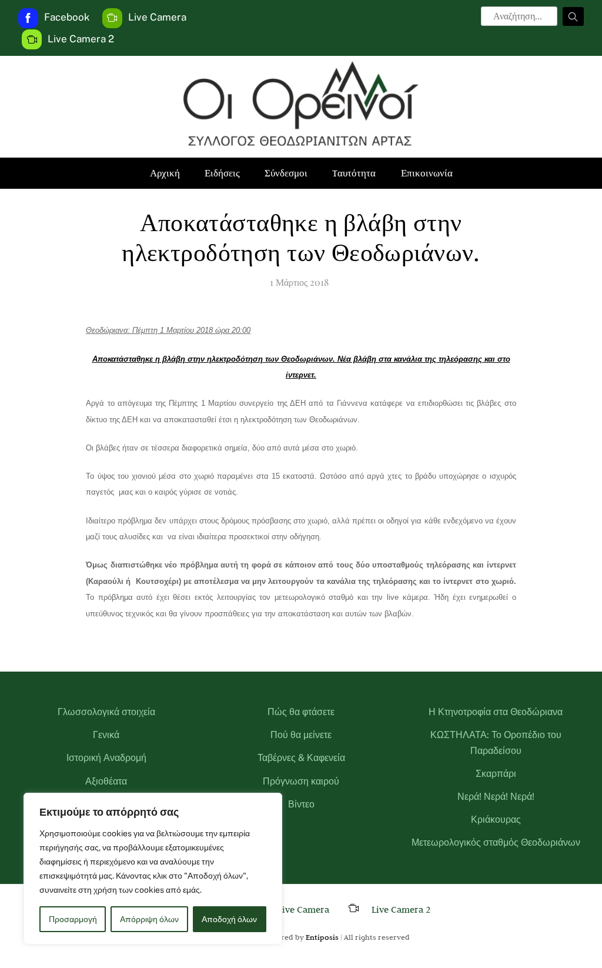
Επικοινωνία (427, 173)
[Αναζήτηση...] (573, 16)
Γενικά (106, 734)
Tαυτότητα (354, 173)
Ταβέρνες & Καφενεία (301, 757)
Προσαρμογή (73, 919)
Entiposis (322, 937)
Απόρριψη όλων (149, 919)
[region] (153, 868)
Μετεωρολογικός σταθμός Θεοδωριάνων (496, 842)
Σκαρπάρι (496, 773)
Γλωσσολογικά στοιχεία (106, 711)
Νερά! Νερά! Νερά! (495, 796)
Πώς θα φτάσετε (301, 711)
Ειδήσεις (222, 173)
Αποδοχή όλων (229, 919)
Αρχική (165, 173)
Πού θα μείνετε (301, 734)
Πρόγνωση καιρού (301, 781)
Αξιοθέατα (106, 781)
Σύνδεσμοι (286, 173)
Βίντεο (301, 804)
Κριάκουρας (496, 819)
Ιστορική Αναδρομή (106, 757)
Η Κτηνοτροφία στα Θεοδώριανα (496, 711)
